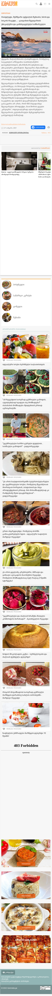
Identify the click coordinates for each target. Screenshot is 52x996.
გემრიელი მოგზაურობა (19, 133)
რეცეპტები (26, 864)
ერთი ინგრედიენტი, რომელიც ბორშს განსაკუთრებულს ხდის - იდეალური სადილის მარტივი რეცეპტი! (25, 534)
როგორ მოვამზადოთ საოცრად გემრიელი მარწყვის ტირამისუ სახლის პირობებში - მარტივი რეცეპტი (23, 695)
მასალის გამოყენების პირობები (13, 124)
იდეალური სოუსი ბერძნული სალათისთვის (24, 364)
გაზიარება (39, 127)
